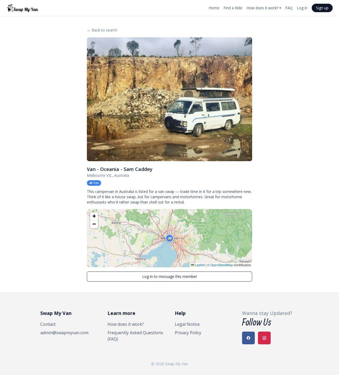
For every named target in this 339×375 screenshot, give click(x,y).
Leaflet (199, 265)
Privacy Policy (188, 333)
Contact (48, 324)
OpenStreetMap (221, 265)
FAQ (289, 7)
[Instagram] (264, 338)
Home (214, 7)
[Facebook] (248, 338)
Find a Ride (233, 7)
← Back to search (102, 30)
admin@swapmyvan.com (64, 333)
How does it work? (264, 7)
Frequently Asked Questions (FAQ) (135, 336)
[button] (169, 238)
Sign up (322, 7)
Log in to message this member (169, 276)
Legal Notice (187, 324)
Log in (302, 7)
